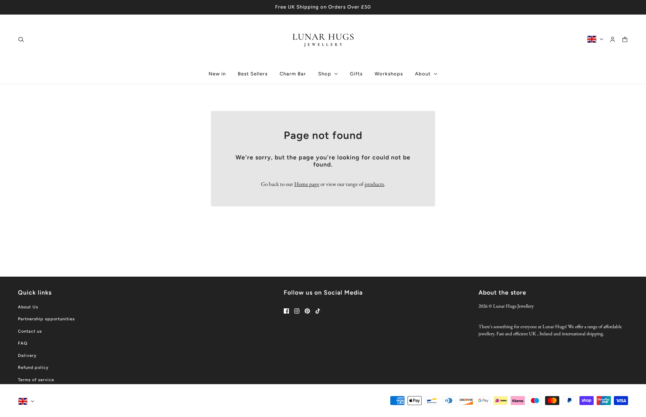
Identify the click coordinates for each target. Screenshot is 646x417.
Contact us (30, 331)
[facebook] (286, 311)
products (374, 183)
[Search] (21, 39)
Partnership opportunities (46, 319)
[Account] (612, 39)
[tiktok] (318, 311)
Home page (306, 183)
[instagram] (297, 311)
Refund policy (33, 367)
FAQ (23, 343)
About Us (28, 307)
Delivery (27, 355)
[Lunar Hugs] (323, 39)
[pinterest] (307, 311)
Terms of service (36, 379)
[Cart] (625, 39)
